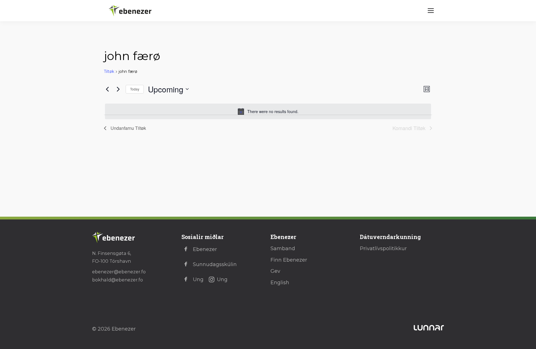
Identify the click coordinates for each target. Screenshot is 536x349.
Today (134, 89)
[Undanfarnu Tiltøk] (107, 89)
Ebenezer (205, 249)
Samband (283, 248)
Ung (198, 279)
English (280, 282)
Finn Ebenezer (289, 260)
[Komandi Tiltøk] (118, 89)
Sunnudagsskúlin (215, 264)
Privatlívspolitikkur (383, 248)
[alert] (268, 111)
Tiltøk (109, 71)
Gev (275, 271)
